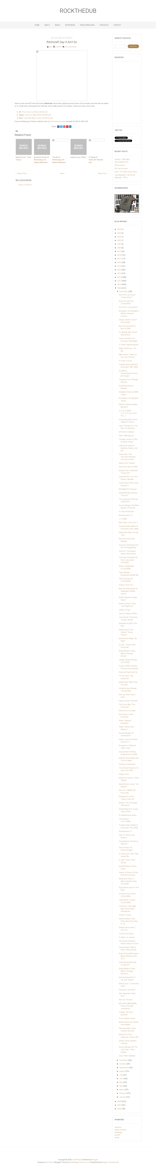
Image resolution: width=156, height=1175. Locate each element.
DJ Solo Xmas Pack (126, 511)
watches (118, 1127)
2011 (119, 281)
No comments (70, 47)
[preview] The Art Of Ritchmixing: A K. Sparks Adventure (41, 159)
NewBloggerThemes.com (80, 1162)
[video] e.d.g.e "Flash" (78, 157)
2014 (119, 270)
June (121, 1079)
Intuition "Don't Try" (126, 585)
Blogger (95, 1160)
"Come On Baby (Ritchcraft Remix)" (35, 115)
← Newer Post (20, 173)
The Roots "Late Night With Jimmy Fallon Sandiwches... (127, 908)
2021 (119, 244)
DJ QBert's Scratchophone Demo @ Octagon (128, 373)
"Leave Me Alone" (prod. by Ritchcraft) (36, 118)
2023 (119, 240)
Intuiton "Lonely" (125, 915)
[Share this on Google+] (64, 126)
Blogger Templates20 (110, 1162)
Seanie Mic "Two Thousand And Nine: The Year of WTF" (127, 456)
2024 (119, 237)
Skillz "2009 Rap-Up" (126, 436)
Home (37, 25)
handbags (118, 1132)
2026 (119, 229)
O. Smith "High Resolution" (129, 345)
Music (57, 25)
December (123, 291)
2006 (119, 1109)
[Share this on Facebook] (58, 126)
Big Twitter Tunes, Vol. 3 (128, 523)
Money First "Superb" (127, 463)
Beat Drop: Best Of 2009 (128, 467)
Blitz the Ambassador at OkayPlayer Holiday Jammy (128, 591)
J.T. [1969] (122, 519)
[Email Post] (16, 131)
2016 (119, 262)
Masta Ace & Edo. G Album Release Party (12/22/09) (128, 881)
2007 (119, 1105)
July (121, 1075)
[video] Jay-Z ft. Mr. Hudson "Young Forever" (126, 632)
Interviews (70, 25)
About (47, 25)
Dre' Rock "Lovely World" (128, 307)
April (121, 1086)
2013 (119, 273)
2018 (119, 255)
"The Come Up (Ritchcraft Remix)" (33, 112)
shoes (117, 1138)
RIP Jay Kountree (121, 168)
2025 (119, 233)
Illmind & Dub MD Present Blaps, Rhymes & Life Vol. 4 (128, 956)
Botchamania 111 (125, 831)
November (123, 1060)
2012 (119, 277)
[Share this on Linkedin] (70, 126)
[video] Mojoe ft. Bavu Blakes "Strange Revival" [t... (127, 971)
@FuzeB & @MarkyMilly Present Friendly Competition (128, 1006)
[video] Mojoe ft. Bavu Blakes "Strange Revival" (127, 653)
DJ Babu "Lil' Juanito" (127, 937)
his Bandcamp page (57, 121)
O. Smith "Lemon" (125, 361)
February (123, 1093)
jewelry (117, 1135)
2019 (119, 251)
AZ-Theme (50, 1162)
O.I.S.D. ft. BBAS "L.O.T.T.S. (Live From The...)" (128, 413)
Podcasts (104, 25)
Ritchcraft (68, 38)
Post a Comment (25, 185)
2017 (119, 259)
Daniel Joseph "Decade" (128, 701)
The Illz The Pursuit (126, 934)
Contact (117, 25)
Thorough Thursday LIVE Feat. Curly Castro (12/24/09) (128, 560)
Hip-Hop (54, 38)
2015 (119, 266)
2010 (119, 284)
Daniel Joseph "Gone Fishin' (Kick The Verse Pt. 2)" (128, 921)
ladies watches (120, 1130)
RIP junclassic (120, 165)
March (122, 1090)
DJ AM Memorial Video (127, 815)
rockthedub (78, 11)
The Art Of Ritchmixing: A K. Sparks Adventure (59, 159)
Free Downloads (87, 25)
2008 (119, 1101)
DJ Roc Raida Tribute (127, 1018)
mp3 (60, 38)
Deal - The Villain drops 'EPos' (126, 172)
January (122, 1097)
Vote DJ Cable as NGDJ (128, 613)
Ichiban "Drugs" (125, 610)
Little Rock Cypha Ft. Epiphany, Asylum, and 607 (128, 448)
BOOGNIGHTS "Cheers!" (128, 489)
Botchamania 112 (125, 515)
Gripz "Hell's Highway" (127, 1056)
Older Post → (103, 173)
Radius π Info (124, 774)
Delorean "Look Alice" (127, 990)
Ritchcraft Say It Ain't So (128, 672)
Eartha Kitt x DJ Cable (127, 711)
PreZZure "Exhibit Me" (127, 764)
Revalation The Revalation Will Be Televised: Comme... (129, 313)
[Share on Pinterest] (67, 126)
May (121, 1082)
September (124, 1068)
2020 (119, 248)
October (122, 1064)
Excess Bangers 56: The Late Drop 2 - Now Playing (128, 1049)
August (122, 1071)
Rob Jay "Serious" (126, 1000)
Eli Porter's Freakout (126, 432)
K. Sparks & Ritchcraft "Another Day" (96, 159)
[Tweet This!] (61, 126)
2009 (119, 288)
